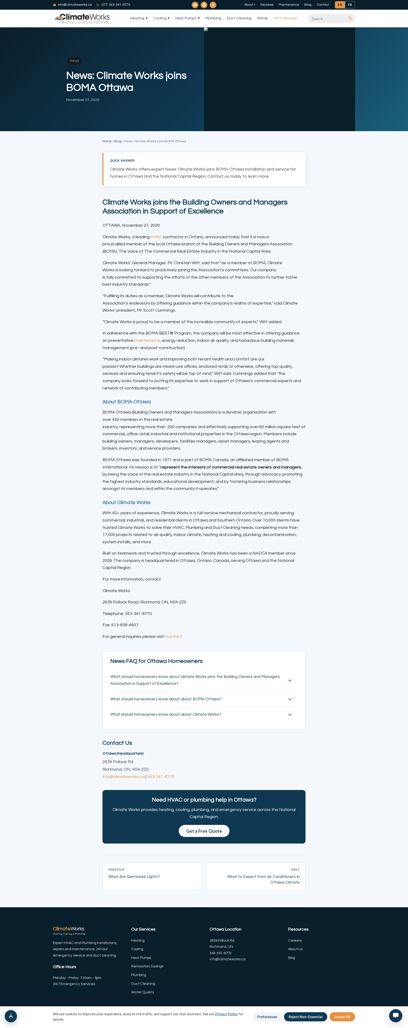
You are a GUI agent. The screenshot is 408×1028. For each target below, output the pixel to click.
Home (107, 141)
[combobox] (329, 18)
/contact (173, 636)
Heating (139, 18)
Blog (307, 4)
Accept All (342, 1017)
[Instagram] (213, 5)
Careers (295, 940)
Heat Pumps (187, 18)
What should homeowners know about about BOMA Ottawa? (166, 699)
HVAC (156, 237)
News (74, 61)
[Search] (350, 18)
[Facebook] (195, 5)
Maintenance (289, 4)
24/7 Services (285, 18)
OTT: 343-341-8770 (115, 4)
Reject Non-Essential (306, 1017)
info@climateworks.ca (75, 4)
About (249, 4)
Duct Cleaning (239, 18)
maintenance (147, 340)
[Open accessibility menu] (11, 1016)
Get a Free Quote (204, 831)
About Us (295, 949)
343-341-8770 (160, 776)
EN (340, 5)
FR (350, 5)
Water (262, 18)
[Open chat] (395, 1015)
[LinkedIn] (204, 5)
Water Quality (142, 992)
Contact (323, 4)
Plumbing (213, 18)
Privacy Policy (226, 1014)
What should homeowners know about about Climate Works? (165, 714)
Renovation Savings (147, 966)
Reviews (266, 4)
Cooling (161, 18)
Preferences (267, 1017)
